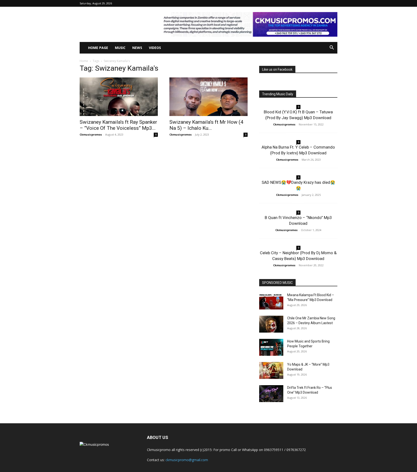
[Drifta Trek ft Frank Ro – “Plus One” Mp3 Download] (271, 393)
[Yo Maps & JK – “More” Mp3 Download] (271, 370)
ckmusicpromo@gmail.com (187, 460)
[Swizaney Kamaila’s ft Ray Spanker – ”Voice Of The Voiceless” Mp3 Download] (119, 96)
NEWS (137, 47)
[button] (331, 48)
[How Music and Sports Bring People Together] (271, 347)
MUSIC (120, 47)
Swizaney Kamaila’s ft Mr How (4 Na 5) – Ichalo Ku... (206, 125)
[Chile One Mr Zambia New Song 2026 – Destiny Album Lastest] (271, 324)
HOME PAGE (98, 47)
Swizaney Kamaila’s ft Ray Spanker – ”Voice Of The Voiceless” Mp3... (118, 125)
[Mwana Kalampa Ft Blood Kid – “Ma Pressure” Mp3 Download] (271, 301)
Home (84, 61)
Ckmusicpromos (91, 134)
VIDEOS (155, 47)
